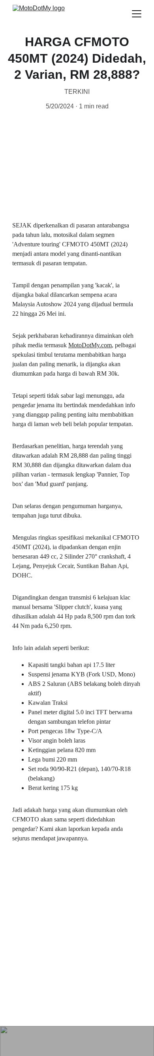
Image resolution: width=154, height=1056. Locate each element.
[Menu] (136, 13)
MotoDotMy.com (90, 345)
